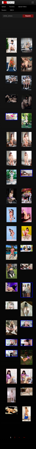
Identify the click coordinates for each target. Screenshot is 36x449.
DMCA (12, 10)
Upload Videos (22, 6)
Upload (4, 6)
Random (4, 10)
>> (24, 437)
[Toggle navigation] (33, 2)
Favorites (12, 6)
